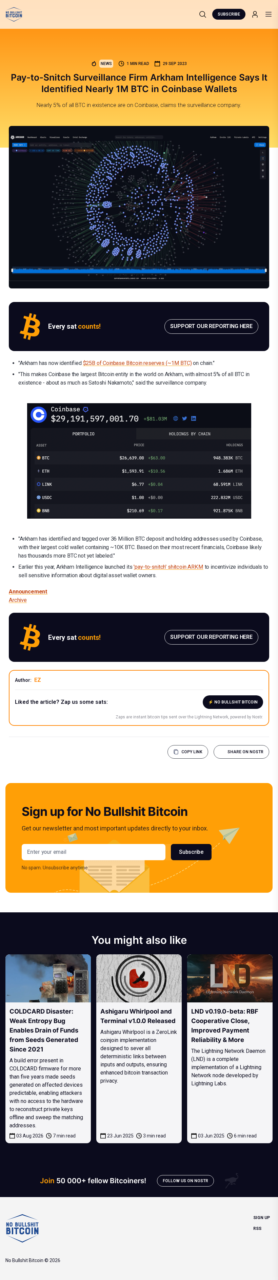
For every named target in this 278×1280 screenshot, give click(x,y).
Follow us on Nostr (185, 1180)
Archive (18, 600)
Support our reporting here (211, 326)
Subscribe (229, 14)
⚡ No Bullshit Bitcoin (233, 702)
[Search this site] (203, 14)
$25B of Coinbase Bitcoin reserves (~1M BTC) (137, 363)
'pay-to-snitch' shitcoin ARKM (168, 567)
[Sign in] (255, 14)
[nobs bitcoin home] (13, 14)
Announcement (28, 591)
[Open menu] (268, 14)
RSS (257, 1228)
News (106, 63)
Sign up (261, 1217)
